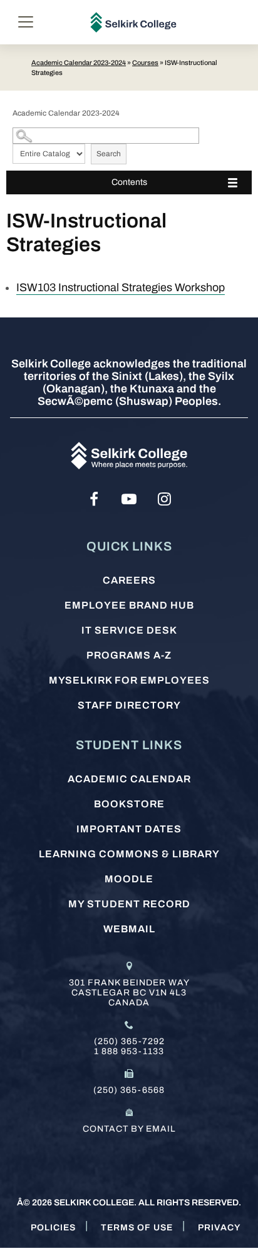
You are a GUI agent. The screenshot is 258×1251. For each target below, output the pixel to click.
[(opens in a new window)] (93, 499)
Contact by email (129, 1129)
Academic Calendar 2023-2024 (78, 62)
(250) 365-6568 (129, 1090)
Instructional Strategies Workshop (120, 287)
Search (108, 153)
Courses (145, 62)
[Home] (133, 22)
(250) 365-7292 (129, 1041)
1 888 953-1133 (129, 1051)
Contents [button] (129, 182)
